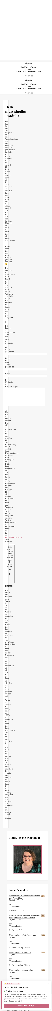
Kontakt (28, 69)
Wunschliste (28, 76)
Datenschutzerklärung (13, 537)
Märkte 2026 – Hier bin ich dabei (28, 71)
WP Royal (25, 1010)
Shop (28, 65)
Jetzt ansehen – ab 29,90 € (26, 1006)
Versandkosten (15, 906)
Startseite (28, 63)
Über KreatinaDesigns (28, 67)
